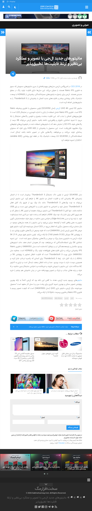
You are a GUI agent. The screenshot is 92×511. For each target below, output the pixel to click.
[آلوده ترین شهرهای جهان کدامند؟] (46, 344)
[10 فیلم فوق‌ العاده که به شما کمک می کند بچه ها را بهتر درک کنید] (28, 383)
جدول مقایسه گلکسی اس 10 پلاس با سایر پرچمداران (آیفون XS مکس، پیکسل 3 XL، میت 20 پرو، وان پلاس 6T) (24, 357)
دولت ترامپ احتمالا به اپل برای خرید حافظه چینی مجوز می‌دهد (48, 327)
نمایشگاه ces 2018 (47, 298)
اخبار (72, 298)
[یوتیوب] (65, 319)
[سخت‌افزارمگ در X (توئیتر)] (39, 506)
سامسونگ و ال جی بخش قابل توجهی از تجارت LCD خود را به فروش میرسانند (71, 356)
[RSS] (56, 506)
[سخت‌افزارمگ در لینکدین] (36, 506)
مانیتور (79, 280)
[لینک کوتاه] (44, 78)
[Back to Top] (46, 484)
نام (78, 417)
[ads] (46, 16)
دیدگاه (77, 402)
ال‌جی (58, 108)
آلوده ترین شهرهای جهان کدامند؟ (50, 354)
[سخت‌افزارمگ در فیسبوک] (43, 506)
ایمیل (42, 417)
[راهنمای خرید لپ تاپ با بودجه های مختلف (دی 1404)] (46, 462)
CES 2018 (75, 86)
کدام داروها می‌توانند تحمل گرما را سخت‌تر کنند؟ (64, 392)
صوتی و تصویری (80, 25)
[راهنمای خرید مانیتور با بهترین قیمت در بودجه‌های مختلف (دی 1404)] (76, 462)
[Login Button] (3, 6)
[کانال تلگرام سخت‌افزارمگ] (49, 506)
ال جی (66, 298)
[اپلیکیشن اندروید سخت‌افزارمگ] (52, 506)
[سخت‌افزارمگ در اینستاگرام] (46, 506)
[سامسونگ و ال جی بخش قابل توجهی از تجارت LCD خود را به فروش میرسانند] (70, 344)
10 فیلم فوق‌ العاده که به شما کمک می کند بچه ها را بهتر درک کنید (28, 392)
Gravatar (61, 443)
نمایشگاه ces (58, 298)
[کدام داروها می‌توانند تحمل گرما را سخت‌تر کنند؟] (64, 383)
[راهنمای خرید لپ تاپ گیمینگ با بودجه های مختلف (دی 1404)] (15, 462)
